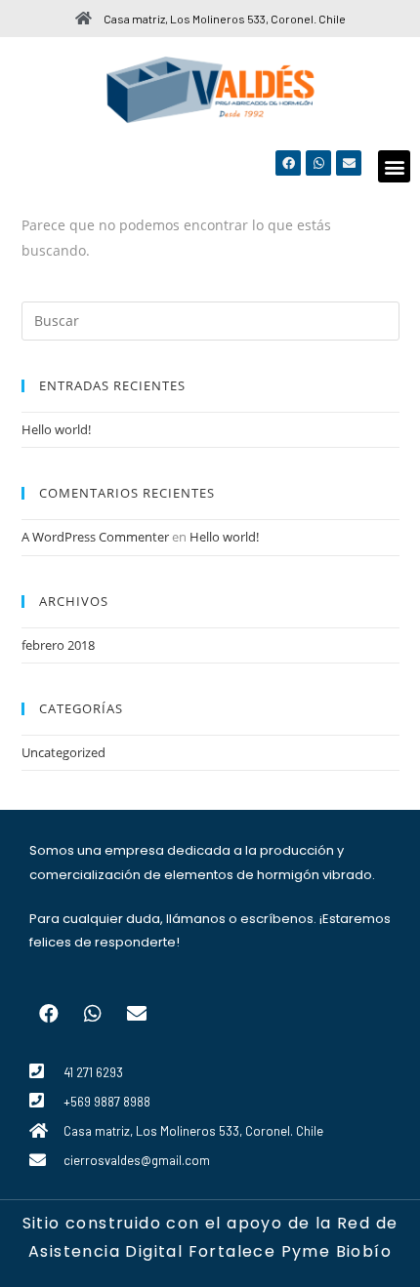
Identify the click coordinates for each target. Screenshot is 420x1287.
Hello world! (56, 429)
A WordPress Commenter (95, 536)
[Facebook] (288, 163)
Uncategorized (63, 752)
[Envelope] (348, 163)
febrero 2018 (58, 645)
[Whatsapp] (318, 163)
